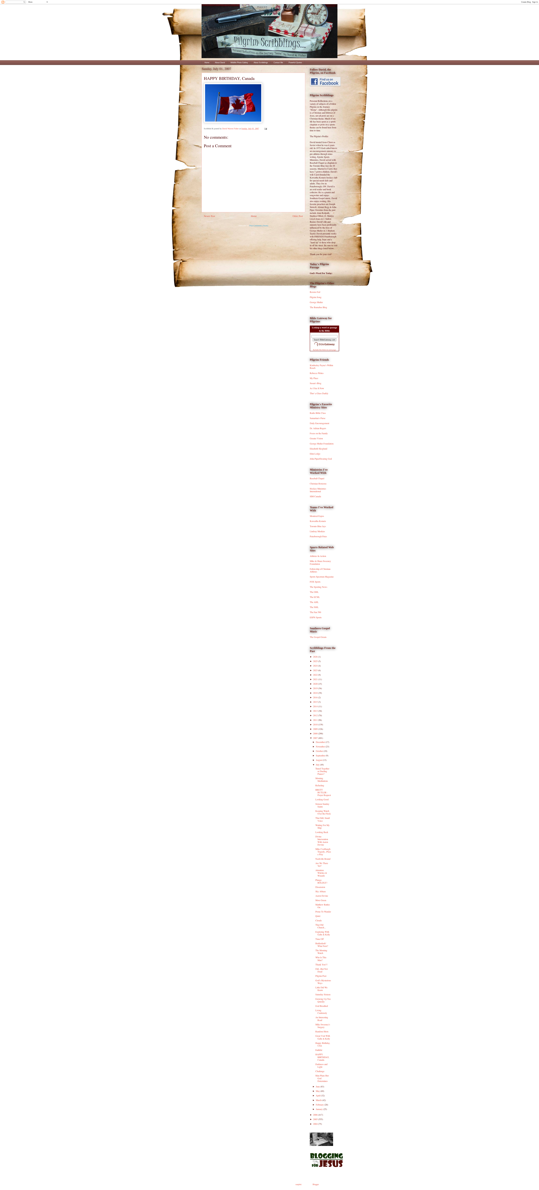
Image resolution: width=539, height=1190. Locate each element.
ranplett (298, 1184)
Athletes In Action (318, 556)
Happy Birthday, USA (322, 1044)
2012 (315, 715)
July (318, 764)
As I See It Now (317, 388)
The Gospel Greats (318, 636)
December (321, 742)
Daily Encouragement (319, 423)
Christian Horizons (318, 483)
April (318, 1095)
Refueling (319, 785)
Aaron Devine (321, 895)
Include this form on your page (324, 349)
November (321, 746)
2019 (315, 688)
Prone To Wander (323, 911)
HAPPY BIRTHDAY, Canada (322, 1057)
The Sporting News (318, 586)
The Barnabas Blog (318, 307)
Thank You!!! (321, 964)
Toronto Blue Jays (318, 526)
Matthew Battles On (322, 906)
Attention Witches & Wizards (321, 873)
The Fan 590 (315, 612)
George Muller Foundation (322, 443)
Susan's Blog (315, 383)
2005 (315, 1119)
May (318, 1090)
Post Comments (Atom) (258, 226)
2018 (315, 692)
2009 (315, 728)
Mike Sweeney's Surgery (322, 1026)
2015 (315, 701)
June (318, 1086)
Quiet (317, 915)
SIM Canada (315, 496)
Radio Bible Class (318, 412)
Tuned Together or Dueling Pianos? (322, 771)
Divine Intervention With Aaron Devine (321, 840)
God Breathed (321, 1005)
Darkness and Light (321, 1065)
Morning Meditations (321, 779)
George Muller (316, 302)
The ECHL (315, 596)
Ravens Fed (315, 291)
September (321, 755)
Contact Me (278, 62)
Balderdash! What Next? (321, 944)
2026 (315, 656)
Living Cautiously (321, 1011)
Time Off (319, 938)
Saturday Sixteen (322, 994)
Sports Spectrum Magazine (322, 576)
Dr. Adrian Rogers (318, 428)
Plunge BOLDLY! (321, 881)
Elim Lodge (315, 453)
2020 (315, 683)
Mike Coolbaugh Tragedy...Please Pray (323, 851)
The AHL (314, 602)
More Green (320, 900)
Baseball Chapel (317, 478)
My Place (314, 378)
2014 (315, 706)
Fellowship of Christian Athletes (320, 570)
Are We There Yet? (321, 864)
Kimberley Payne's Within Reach (321, 366)
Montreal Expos (317, 515)
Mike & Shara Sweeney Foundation (320, 562)
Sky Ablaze (320, 891)
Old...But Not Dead (321, 970)
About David (220, 62)
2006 (315, 1114)
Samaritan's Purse (317, 418)
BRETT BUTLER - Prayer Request (323, 792)
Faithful (318, 1049)
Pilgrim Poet (320, 975)
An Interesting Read (321, 1018)
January (319, 1109)
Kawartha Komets (318, 521)
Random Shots (321, 1031)
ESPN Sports (316, 617)
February (320, 1104)
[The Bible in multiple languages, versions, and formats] (324, 346)
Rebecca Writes (317, 373)
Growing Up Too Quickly (323, 1000)
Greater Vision (316, 438)
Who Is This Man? (320, 958)
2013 (315, 710)
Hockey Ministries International (318, 490)
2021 (315, 679)
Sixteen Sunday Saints (322, 805)
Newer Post (209, 216)
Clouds (318, 920)
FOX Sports (315, 581)
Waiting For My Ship (322, 826)
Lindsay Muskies (317, 531)
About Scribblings (261, 62)
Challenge (319, 1071)
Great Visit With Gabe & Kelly (322, 1037)
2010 (315, 724)
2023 (315, 670)
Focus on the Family (319, 433)
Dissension (320, 887)
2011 (315, 719)
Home (207, 62)
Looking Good (322, 799)
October (320, 750)
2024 (315, 665)
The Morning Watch (321, 951)
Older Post (298, 216)
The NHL (314, 607)
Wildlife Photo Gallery (239, 62)
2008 (315, 733)
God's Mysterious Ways (323, 981)
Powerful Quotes (295, 62)
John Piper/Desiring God (321, 458)
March (319, 1100)
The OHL (314, 591)
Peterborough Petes (318, 536)
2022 (315, 674)
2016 (315, 697)
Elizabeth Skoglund (318, 448)
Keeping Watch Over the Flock (323, 812)
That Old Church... (320, 926)
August (319, 759)
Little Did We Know (321, 989)
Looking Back (321, 832)
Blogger (316, 1184)
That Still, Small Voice (322, 819)
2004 (315, 1123)
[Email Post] (265, 129)
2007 (315, 737)
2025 (315, 661)
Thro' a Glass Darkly (319, 393)
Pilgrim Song (315, 297)
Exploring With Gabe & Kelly (322, 933)
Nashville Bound (322, 858)
